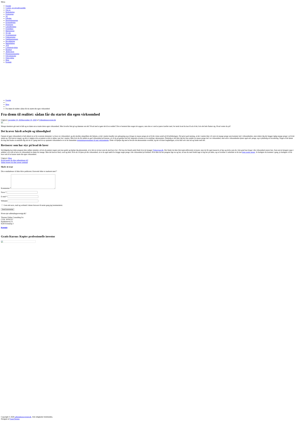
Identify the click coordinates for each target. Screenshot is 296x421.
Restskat (9, 50)
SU (7, 16)
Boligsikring (10, 12)
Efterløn (8, 18)
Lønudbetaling (11, 27)
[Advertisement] (148, 81)
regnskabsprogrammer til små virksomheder (93, 140)
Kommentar (6, 188)
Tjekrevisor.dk (158, 150)
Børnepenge (10, 31)
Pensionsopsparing (12, 54)
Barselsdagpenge (12, 20)
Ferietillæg (9, 29)
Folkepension (10, 37)
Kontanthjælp (10, 23)
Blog (7, 60)
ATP (7, 45)
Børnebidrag (10, 43)
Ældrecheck (10, 52)
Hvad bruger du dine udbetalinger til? (14, 160)
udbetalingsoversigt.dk (23, 417)
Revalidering (10, 41)
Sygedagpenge (11, 35)
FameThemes (15, 419)
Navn (3, 192)
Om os (8, 10)
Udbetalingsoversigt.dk (47, 120)
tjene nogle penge (248, 152)
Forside (8, 6)
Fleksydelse (10, 58)
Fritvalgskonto (11, 56)
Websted (4, 201)
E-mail (4, 197)
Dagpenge (9, 25)
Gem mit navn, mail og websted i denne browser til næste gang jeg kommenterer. (33, 205)
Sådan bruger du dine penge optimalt (14, 162)
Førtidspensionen (12, 39)
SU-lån (8, 33)
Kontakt (8, 62)
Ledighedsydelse (12, 48)
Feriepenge (10, 14)
